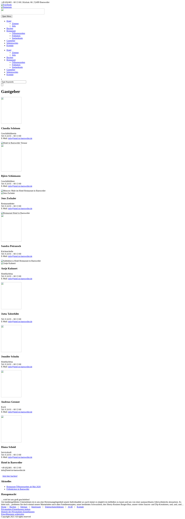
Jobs (14, 26)
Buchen (10, 28)
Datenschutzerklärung (54, 507)
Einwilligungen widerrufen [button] (12, 514)
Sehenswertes (12, 43)
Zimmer (15, 23)
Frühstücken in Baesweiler (18, 489)
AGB (70, 507)
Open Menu (6, 16)
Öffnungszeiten (18, 33)
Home (3, 507)
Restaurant (11, 31)
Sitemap (23, 507)
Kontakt (10, 45)
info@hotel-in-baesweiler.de (20, 138)
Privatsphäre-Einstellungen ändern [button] (15, 509)
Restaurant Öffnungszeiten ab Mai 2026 (24, 486)
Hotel (9, 21)
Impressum (36, 507)
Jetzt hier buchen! (9, 476)
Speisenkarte (17, 38)
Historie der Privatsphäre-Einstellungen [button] (18, 512)
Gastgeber (11, 40)
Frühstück (16, 36)
